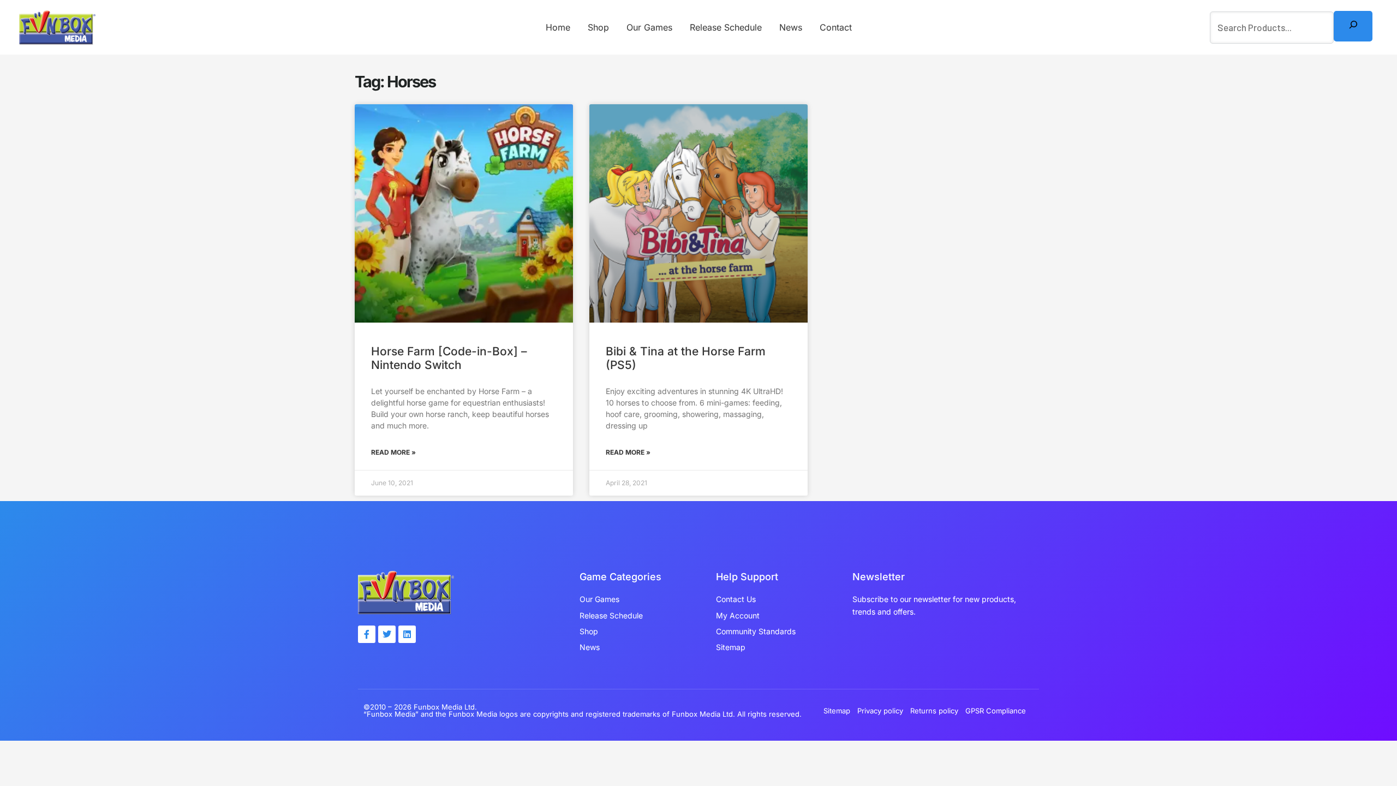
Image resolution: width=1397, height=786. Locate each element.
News (790, 27)
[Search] (1353, 26)
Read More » (393, 452)
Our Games (649, 27)
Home (558, 27)
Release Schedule (726, 27)
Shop (598, 27)
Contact (836, 27)
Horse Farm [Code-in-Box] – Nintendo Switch (449, 358)
